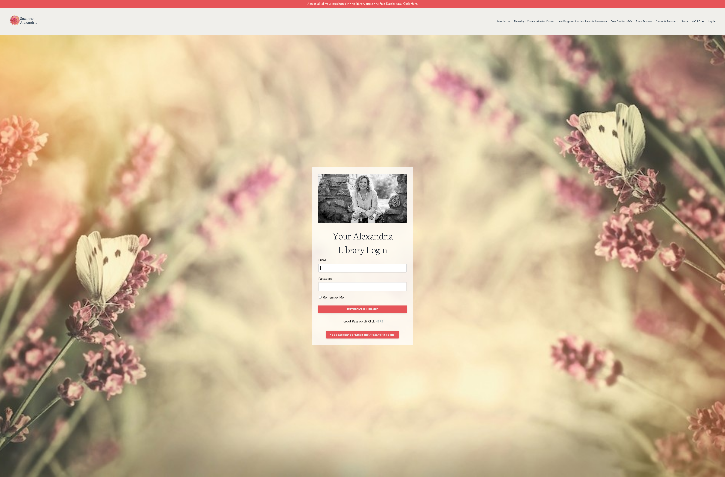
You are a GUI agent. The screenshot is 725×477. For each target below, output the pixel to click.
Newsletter (503, 21)
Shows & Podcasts (667, 21)
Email (322, 260)
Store (684, 21)
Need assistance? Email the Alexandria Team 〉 (362, 334)
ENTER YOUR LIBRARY (362, 309)
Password (325, 279)
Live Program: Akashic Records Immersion (582, 21)
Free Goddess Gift (621, 21)
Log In (712, 21)
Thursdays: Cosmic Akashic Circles (534, 21)
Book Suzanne (644, 21)
